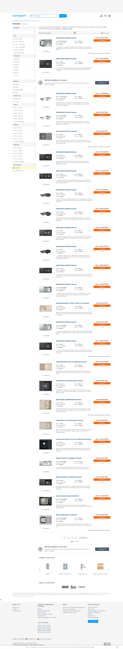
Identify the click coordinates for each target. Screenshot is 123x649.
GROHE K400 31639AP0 (44, 630)
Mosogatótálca (32, 639)
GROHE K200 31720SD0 (44, 627)
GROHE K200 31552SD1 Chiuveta (66, 38)
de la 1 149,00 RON (102, 93)
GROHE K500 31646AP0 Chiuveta (66, 227)
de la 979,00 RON (102, 112)
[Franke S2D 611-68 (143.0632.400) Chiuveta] (47, 386)
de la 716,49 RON (102, 458)
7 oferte (102, 194)
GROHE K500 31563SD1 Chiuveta (66, 93)
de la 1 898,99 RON (102, 265)
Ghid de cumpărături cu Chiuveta (56, 80)
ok (34, 32)
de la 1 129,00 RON (102, 496)
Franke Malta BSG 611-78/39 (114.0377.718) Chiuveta (72, 303)
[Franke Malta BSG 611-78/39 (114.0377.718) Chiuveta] (47, 308)
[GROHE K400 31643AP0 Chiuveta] (47, 270)
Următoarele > (83, 538)
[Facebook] (105, 644)
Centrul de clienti (93, 607)
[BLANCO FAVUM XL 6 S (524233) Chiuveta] (47, 482)
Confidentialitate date (19, 643)
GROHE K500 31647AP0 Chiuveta (66, 171)
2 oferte (102, 366)
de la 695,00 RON (102, 420)
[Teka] (73, 587)
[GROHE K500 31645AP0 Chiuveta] (47, 157)
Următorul (102, 83)
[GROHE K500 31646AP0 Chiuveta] (47, 232)
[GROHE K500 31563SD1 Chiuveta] (47, 98)
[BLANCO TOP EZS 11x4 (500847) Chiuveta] (47, 463)
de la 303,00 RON (102, 515)
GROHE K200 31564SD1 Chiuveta (66, 322)
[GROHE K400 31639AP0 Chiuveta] (47, 64)
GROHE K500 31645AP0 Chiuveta (66, 152)
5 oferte (102, 98)
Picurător (25, 24)
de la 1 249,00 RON (102, 284)
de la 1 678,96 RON (102, 152)
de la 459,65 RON (102, 131)
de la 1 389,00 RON (102, 341)
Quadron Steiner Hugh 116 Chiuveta (67, 496)
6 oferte (102, 63)
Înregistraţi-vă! (93, 621)
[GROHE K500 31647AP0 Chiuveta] (47, 176)
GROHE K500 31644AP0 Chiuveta (66, 208)
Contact (15, 609)
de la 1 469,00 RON (102, 439)
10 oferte (102, 404)
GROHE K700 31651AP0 (44, 632)
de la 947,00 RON (102, 322)
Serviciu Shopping (93, 617)
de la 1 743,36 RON (102, 190)
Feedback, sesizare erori (69, 612)
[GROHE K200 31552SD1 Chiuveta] (47, 43)
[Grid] (77, 33)
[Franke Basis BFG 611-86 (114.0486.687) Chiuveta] (47, 367)
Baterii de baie (83, 574)
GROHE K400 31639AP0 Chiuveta (66, 58)
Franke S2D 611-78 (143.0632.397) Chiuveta (69, 420)
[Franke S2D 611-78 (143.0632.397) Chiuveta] (47, 425)
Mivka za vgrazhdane (45, 639)
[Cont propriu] (109, 15)
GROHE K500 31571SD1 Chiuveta (66, 112)
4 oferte (102, 42)
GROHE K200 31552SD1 (44, 625)
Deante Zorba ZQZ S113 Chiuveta (66, 131)
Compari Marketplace (94, 612)
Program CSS (91, 616)
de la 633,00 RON (102, 381)
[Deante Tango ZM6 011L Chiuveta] (47, 520)
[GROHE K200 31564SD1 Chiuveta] (47, 327)
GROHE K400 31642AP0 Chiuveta (66, 190)
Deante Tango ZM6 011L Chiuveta (66, 515)
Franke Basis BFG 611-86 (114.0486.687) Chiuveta (71, 362)
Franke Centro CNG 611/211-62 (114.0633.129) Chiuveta (73, 439)
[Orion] (81, 587)
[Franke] (65, 587)
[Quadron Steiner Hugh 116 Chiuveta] (47, 501)
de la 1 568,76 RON (102, 246)
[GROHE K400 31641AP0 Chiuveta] (47, 251)
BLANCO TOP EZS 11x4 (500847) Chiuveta (69, 458)
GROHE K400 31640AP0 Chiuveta (66, 341)
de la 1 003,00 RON (102, 362)
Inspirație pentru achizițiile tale (71, 611)
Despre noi (16, 607)
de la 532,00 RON (102, 38)
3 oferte (102, 117)
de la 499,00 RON (102, 399)
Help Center (91, 609)
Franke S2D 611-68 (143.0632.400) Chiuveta (69, 380)
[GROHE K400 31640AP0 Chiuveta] (47, 346)
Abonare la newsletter (69, 609)
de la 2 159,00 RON (102, 171)
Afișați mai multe (67, 28)
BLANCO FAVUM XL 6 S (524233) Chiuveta (69, 477)
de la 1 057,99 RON (102, 59)
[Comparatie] (101, 15)
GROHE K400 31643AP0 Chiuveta (66, 265)
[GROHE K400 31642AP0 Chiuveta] (47, 195)
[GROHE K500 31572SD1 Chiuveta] (47, 289)
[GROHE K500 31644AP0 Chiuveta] (47, 214)
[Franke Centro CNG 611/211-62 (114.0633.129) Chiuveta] (47, 444)
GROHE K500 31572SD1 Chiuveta (66, 284)
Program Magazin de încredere (96, 611)
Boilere (48, 574)
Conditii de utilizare (31, 643)
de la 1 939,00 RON (102, 227)
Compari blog (16, 611)
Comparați (102, 40)
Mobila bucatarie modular (100, 574)
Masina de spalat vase (65, 574)
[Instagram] (109, 644)
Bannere (90, 614)
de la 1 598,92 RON (102, 209)
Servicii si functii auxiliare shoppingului (74, 607)
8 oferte (102, 136)
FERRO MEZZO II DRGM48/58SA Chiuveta (68, 399)
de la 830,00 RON (102, 303)
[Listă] (74, 33)
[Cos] (105, 15)
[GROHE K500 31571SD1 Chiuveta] (47, 117)
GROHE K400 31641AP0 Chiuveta (66, 246)
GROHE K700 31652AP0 (44, 629)
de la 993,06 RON (102, 477)
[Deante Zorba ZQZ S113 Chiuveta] (47, 136)
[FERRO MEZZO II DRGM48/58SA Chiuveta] (47, 405)
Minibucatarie (42, 616)
